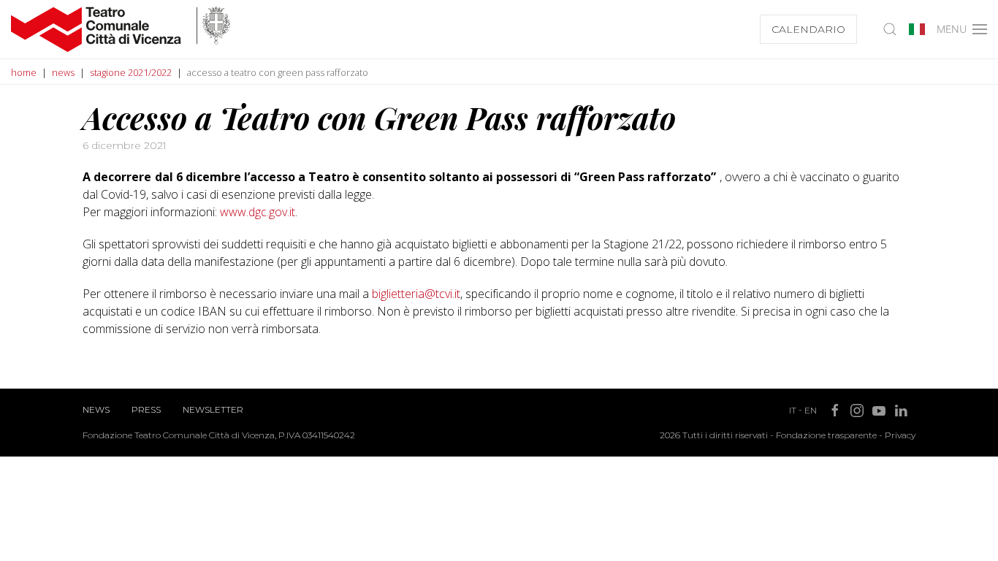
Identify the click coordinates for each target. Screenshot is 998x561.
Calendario (808, 29)
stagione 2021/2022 (131, 72)
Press (146, 409)
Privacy (900, 435)
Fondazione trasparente (826, 435)
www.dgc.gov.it (257, 212)
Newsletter (213, 409)
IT (792, 410)
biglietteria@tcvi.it (416, 294)
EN (810, 410)
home (24, 72)
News (96, 409)
